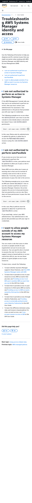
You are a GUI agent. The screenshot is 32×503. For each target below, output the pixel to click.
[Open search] (28, 6)
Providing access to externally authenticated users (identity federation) (15, 301)
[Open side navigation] (2, 10)
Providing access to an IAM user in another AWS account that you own (16, 281)
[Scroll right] (25, 5)
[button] (7, 49)
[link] (20, 15)
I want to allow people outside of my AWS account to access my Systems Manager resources (16, 82)
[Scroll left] (9, 5)
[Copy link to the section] (2, 91)
